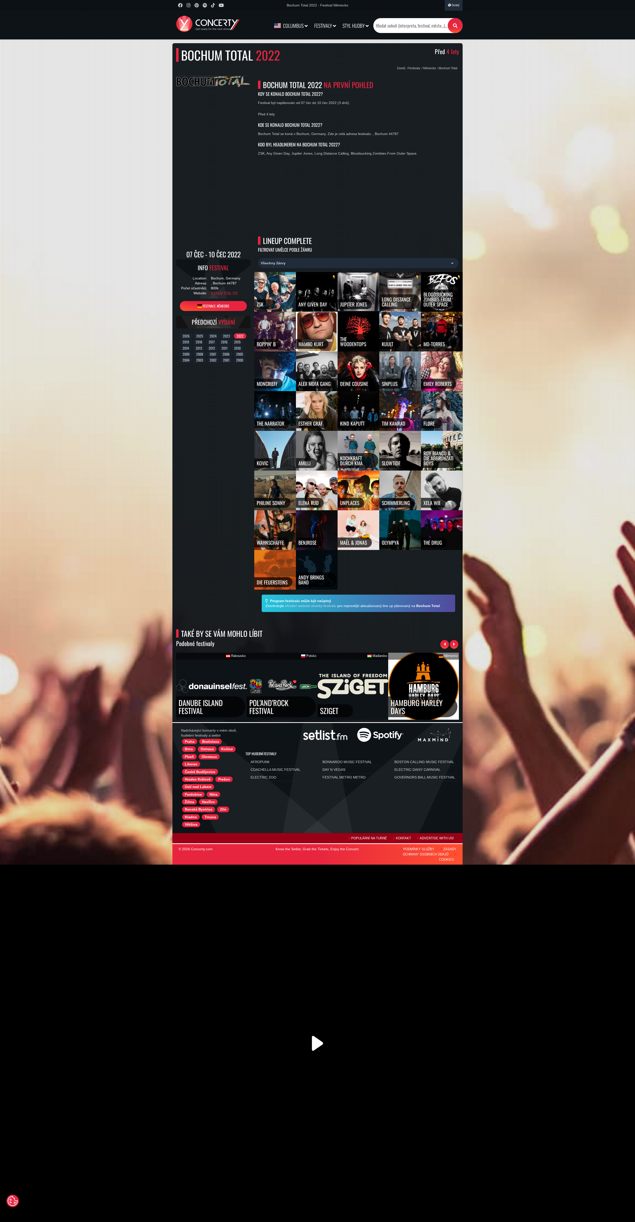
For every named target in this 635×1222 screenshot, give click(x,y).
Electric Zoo (263, 777)
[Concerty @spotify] (204, 5)
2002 (213, 360)
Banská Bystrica (198, 809)
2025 (199, 336)
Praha (189, 742)
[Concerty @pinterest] (196, 5)
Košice (227, 749)
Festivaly (323, 25)
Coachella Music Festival (275, 770)
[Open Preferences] (12, 1201)
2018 (199, 341)
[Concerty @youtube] (221, 5)
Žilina (189, 802)
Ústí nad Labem (198, 787)
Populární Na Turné (369, 838)
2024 (213, 336)
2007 (213, 354)
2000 (239, 360)
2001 (226, 360)
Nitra (214, 794)
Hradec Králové (198, 779)
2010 (237, 348)
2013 (199, 348)
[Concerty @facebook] (180, 5)
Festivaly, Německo (215, 305)
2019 (186, 341)
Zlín (223, 809)
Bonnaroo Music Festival (347, 762)
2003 (199, 360)
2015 (237, 341)
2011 (224, 348)
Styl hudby (354, 25)
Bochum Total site (224, 293)
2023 (226, 336)
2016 (224, 341)
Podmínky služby (418, 849)
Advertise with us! (437, 838)
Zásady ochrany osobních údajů (429, 852)
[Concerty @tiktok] (213, 5)
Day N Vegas (333, 770)
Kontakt (403, 838)
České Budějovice (200, 772)
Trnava (210, 817)
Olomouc (209, 757)
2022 (240, 336)
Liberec (191, 764)
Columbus (293, 25)
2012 (212, 348)
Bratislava (210, 742)
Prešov (224, 779)
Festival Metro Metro (344, 777)
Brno (189, 749)
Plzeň (189, 757)
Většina (191, 824)
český (455, 5)
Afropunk (260, 762)
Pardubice (193, 794)
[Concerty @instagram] (188, 5)
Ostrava (207, 749)
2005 (239, 354)
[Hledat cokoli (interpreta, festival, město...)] (455, 25)
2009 (186, 354)
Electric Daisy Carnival (417, 770)
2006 (225, 354)
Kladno (191, 817)
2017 (212, 341)
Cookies (446, 859)
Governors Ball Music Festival (424, 777)
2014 (186, 348)
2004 (186, 360)
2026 (186, 336)
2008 (199, 354)
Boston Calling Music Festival (424, 762)
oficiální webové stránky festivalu (310, 606)
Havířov (208, 802)
